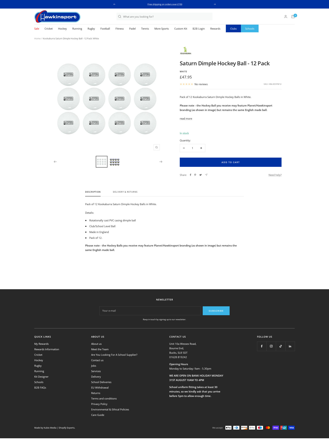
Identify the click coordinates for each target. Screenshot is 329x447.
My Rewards (41, 343)
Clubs (233, 28)
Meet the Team (100, 349)
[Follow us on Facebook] (261, 346)
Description (93, 192)
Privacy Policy (99, 404)
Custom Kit (180, 28)
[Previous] (55, 162)
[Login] (285, 16)
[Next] (161, 162)
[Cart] (293, 16)
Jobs (93, 365)
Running (77, 28)
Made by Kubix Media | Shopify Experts (54, 427)
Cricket (49, 28)
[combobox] (167, 16)
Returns (95, 393)
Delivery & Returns (125, 192)
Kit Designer (41, 376)
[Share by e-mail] (206, 175)
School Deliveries (101, 382)
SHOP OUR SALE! (164, 4)
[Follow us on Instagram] (271, 346)
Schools (249, 28)
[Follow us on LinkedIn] (290, 346)
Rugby (91, 28)
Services (96, 371)
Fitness (119, 28)
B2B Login (199, 28)
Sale (36, 28)
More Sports (161, 28)
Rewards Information (46, 349)
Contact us (97, 360)
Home (37, 38)
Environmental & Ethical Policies (110, 409)
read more (186, 118)
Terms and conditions (104, 398)
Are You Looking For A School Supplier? (114, 354)
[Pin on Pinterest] (195, 175)
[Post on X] (200, 175)
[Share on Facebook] (190, 175)
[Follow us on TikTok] (280, 346)
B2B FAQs (40, 387)
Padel (132, 28)
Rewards (215, 28)
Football (105, 28)
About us (96, 343)
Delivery (96, 376)
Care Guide (97, 415)
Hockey (62, 28)
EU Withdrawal (100, 387)
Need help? (275, 175)
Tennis (145, 28)
